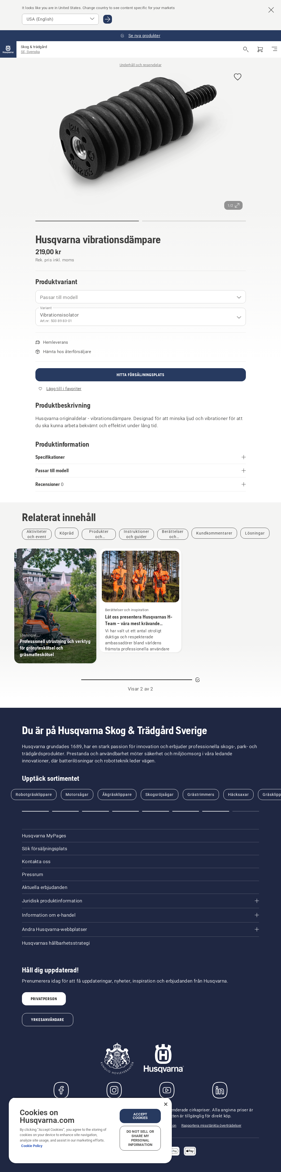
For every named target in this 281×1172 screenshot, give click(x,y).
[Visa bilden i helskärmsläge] (140, 140)
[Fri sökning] (245, 49)
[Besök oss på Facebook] (61, 1090)
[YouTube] (167, 1090)
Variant (46, 308)
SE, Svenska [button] (30, 52)
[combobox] (140, 296)
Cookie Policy (32, 1146)
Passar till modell (59, 297)
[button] (238, 77)
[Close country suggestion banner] (271, 9)
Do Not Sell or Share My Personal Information (140, 1138)
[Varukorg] (260, 49)
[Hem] (8, 49)
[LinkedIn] (220, 1090)
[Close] (166, 1104)
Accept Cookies (140, 1116)
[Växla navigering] (274, 49)
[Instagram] (114, 1090)
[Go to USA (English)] (107, 19)
